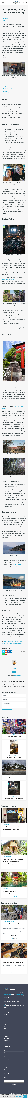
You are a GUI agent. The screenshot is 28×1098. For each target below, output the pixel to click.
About (5, 1048)
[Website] (12, 669)
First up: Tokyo (6, 89)
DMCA (5, 1062)
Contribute (6, 1014)
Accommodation (18, 643)
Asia (4, 20)
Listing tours (6, 1030)
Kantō (8, 643)
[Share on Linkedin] (11, 651)
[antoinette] (14, 662)
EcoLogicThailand (7, 856)
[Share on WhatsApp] (3, 654)
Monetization (6, 1016)
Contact (5, 1052)
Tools (4, 1069)
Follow (14, 672)
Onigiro (14, 734)
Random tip (6, 1019)
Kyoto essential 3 (14, 778)
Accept (24, 1096)
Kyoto (15, 641)
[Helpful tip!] (24, 651)
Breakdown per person (7, 88)
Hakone (3, 645)
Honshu (17, 641)
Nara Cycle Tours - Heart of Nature (13, 924)
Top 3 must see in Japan (14, 757)
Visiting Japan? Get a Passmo (14, 798)
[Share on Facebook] (8, 651)
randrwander (14, 796)
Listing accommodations (8, 1031)
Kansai (11, 641)
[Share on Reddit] (6, 651)
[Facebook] (15, 669)
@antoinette (14, 665)
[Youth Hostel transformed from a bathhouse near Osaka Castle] (14, 815)
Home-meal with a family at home (13, 962)
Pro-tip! (4, 86)
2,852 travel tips (7, 994)
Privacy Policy (19, 1096)
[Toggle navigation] (3, 2)
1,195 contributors (20, 994)
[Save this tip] (21, 651)
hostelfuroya (6, 824)
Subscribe (14, 1084)
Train (23, 645)
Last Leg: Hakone (6, 92)
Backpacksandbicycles (14, 755)
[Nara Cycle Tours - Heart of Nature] (14, 912)
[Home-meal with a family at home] (14, 950)
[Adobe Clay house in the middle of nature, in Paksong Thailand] (14, 847)
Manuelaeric (6, 888)
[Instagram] (14, 669)
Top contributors (7, 1038)
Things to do (12, 643)
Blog (4, 1050)
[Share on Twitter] (3, 651)
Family (16, 645)
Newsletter (6, 1042)
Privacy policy (6, 1059)
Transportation (12, 645)
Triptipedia (22, 2)
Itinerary (20, 645)
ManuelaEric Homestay (9, 891)
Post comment (7, 711)
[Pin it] (6, 654)
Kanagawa (4, 643)
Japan (7, 20)
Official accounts (7, 1040)
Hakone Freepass (16, 564)
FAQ (4, 1026)
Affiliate (5, 1028)
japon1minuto (14, 776)
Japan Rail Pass (18, 149)
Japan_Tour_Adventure (9, 921)
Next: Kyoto (5, 91)
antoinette (5, 18)
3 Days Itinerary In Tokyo (14, 737)
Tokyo (7, 645)
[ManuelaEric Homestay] (14, 879)
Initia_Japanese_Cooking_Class (10, 960)
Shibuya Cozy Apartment (8, 279)
